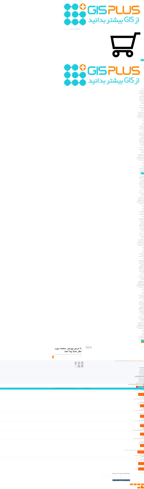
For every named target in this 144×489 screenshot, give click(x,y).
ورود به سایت (141, 394)
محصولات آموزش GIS (141, 107)
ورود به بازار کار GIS (141, 99)
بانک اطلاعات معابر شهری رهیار (140, 116)
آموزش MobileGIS (142, 380)
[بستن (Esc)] (131, 484)
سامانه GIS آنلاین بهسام (141, 113)
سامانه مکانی (142, 110)
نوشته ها (143, 88)
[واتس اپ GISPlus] (141, 387)
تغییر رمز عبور (141, 463)
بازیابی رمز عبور (142, 414)
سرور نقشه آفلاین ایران (141, 117)
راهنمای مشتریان (142, 369)
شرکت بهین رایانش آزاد (80, 388)
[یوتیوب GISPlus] (137, 387)
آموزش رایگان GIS (142, 90)
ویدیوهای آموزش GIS (141, 92)
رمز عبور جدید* (142, 456)
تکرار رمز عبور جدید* (141, 459)
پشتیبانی (143, 119)
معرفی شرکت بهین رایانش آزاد (140, 375)
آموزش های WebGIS (141, 378)
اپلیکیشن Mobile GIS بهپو (141, 115)
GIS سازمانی (142, 103)
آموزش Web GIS (142, 96)
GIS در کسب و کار (142, 102)
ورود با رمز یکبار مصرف (141, 413)
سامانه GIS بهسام (142, 370)
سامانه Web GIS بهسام (141, 112)
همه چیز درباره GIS (142, 93)
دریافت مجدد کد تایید (141, 403)
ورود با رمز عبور (142, 401)
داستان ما (143, 123)
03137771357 (72, 29)
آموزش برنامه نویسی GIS (141, 379)
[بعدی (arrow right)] (138, 487)
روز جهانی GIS (142, 127)
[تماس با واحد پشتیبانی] (142, 487)
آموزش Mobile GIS (141, 97)
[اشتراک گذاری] (135, 484)
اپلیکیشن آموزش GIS (141, 171)
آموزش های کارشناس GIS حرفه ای (140, 383)
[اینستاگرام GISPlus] (143, 387)
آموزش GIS (142, 137)
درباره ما (143, 124)
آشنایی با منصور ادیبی (141, 126)
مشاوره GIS (142, 108)
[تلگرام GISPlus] (139, 387)
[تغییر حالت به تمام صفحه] (138, 484)
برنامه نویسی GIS (142, 100)
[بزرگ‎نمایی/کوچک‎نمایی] (142, 484)
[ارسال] (53, 357)
